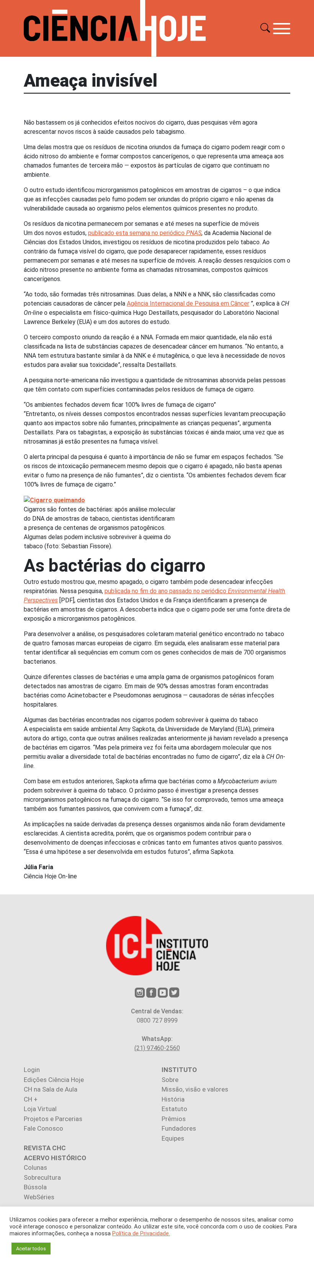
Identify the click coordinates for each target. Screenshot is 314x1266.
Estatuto (174, 1109)
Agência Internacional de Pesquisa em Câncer (188, 303)
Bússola (35, 1187)
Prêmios (174, 1119)
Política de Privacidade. (141, 1233)
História (173, 1099)
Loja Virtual (40, 1109)
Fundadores (179, 1128)
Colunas (35, 1167)
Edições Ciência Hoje (54, 1079)
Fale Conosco (43, 1128)
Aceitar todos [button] (31, 1248)
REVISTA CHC (45, 1148)
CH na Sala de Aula (50, 1089)
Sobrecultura (42, 1177)
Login (32, 1070)
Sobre (170, 1079)
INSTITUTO (179, 1070)
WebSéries (39, 1197)
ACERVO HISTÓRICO (55, 1158)
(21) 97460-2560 (157, 1048)
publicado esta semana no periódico (144, 233)
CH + (31, 1099)
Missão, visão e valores (195, 1089)
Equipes (173, 1138)
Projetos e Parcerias (53, 1119)
